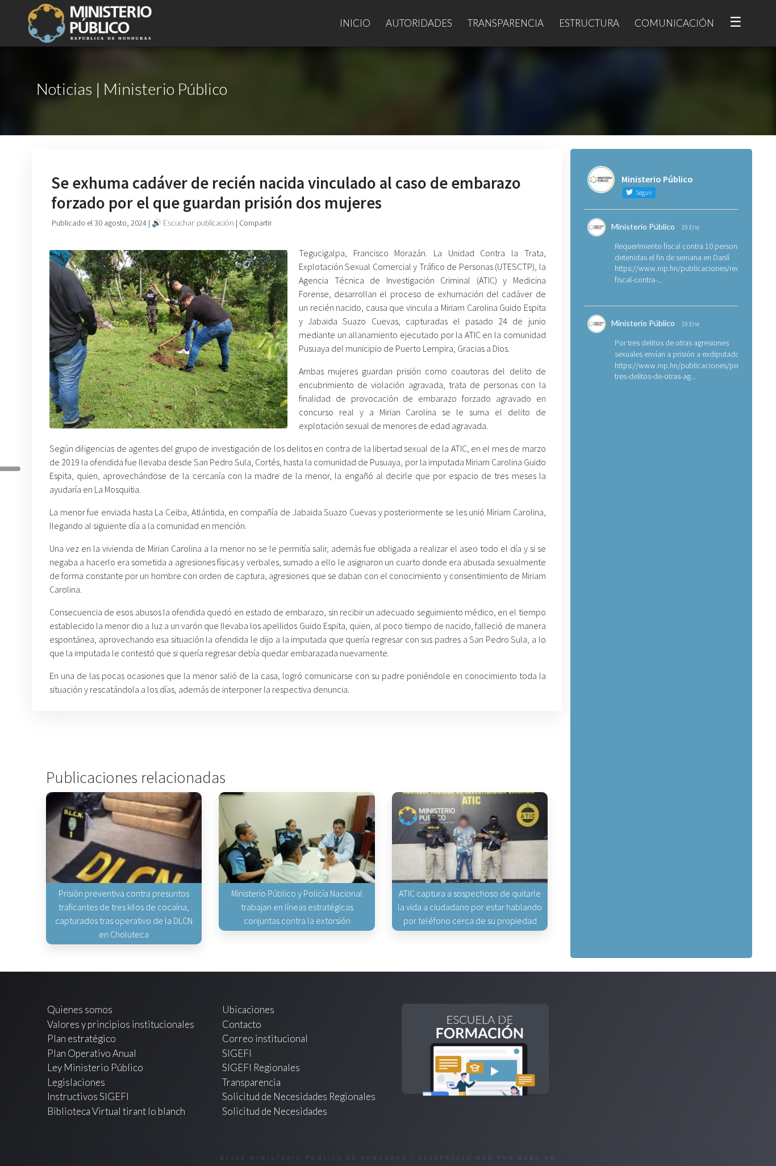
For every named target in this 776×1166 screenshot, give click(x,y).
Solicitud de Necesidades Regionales (299, 1096)
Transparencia (506, 23)
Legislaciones (76, 1082)
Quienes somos (79, 1009)
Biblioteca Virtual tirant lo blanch (116, 1111)
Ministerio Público (643, 226)
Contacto (241, 1024)
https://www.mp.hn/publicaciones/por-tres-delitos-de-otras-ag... (679, 371)
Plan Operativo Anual (91, 1053)
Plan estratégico (82, 1038)
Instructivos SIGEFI (88, 1096)
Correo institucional (265, 1038)
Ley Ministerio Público (95, 1067)
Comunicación (674, 23)
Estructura (589, 23)
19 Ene (690, 227)
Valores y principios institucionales (120, 1024)
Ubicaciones (248, 1009)
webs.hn (537, 1157)
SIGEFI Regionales (261, 1067)
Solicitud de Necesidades (274, 1111)
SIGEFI (237, 1053)
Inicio (355, 23)
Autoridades (419, 23)
